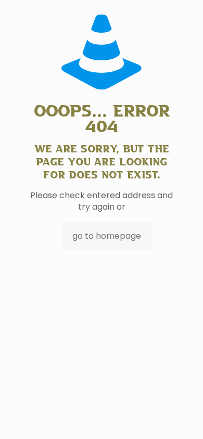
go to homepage (106, 236)
